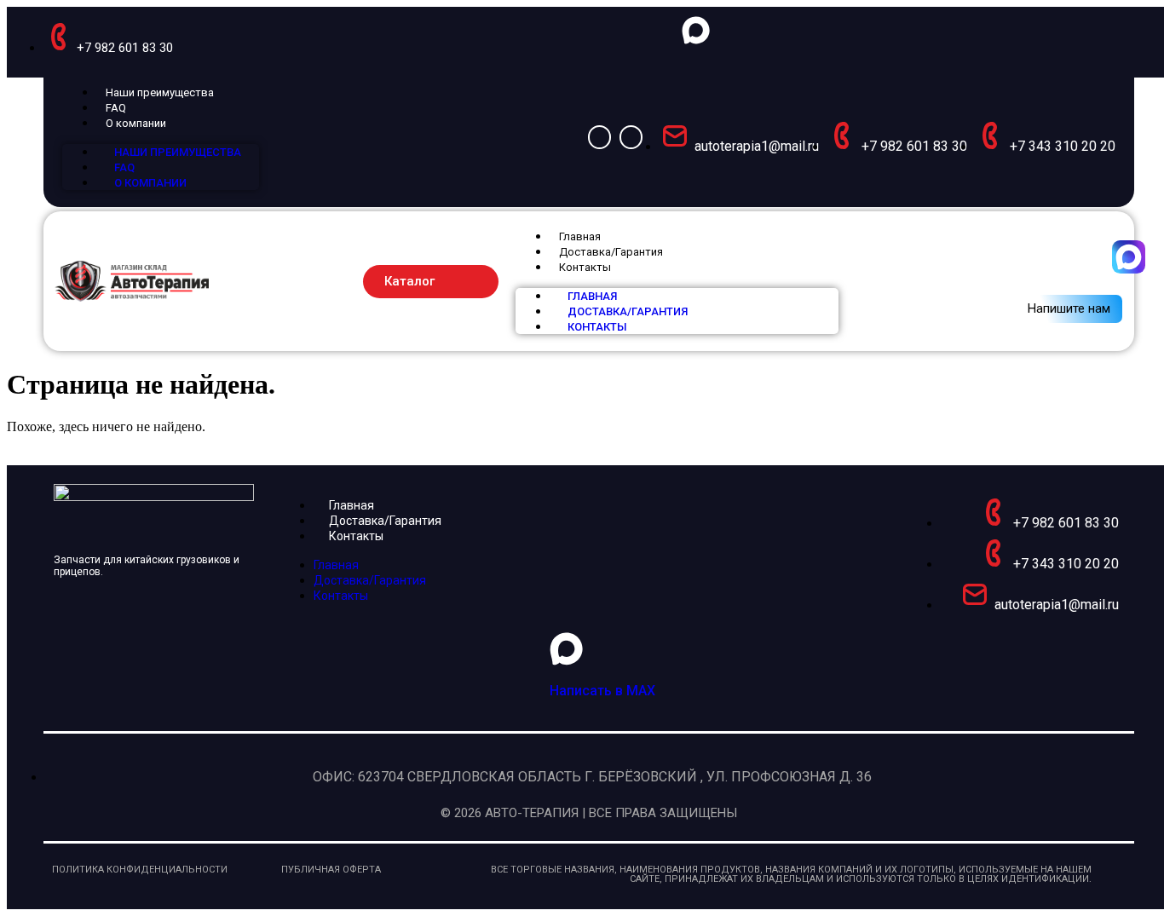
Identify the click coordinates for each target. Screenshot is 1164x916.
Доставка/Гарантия (611, 251)
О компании (136, 123)
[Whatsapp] (599, 136)
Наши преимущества (160, 92)
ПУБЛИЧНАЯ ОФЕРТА (331, 869)
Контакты (585, 267)
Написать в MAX (602, 691)
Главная (580, 236)
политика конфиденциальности (140, 869)
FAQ (116, 107)
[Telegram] (631, 136)
